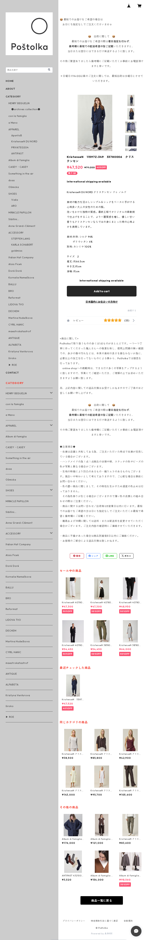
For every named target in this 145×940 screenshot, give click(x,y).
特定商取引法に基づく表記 (104, 920)
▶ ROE (12, 364)
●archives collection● (25, 109)
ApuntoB (16, 135)
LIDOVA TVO (16, 304)
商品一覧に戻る (101, 900)
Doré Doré (15, 270)
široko (12, 358)
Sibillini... (13, 219)
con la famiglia (17, 116)
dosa (11, 180)
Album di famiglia (19, 160)
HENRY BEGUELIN (19, 103)
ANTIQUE (14, 338)
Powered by (98, 933)
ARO (14, 205)
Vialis (14, 199)
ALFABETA (14, 344)
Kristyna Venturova (20, 351)
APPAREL (13, 129)
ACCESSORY (16, 232)
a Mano (13, 122)
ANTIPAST (17, 153)
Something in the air (21, 173)
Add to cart (102, 291)
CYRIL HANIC (16, 324)
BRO (11, 291)
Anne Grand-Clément (21, 226)
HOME (10, 81)
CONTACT (12, 372)
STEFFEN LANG (20, 238)
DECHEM (13, 311)
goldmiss (16, 250)
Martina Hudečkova (20, 317)
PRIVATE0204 (20, 147)
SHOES (12, 193)
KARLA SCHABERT (22, 244)
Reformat (14, 297)
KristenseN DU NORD (24, 141)
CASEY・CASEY (18, 166)
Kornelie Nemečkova (21, 277)
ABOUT (10, 88)
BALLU (12, 284)
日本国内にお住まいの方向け (102, 301)
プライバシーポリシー (74, 920)
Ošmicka (13, 187)
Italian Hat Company (21, 257)
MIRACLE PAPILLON (19, 212)
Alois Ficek (15, 264)
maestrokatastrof (19, 331)
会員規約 (128, 920)
